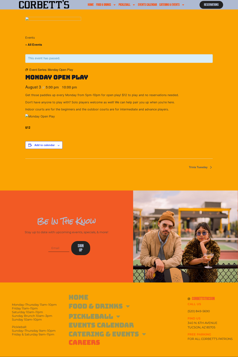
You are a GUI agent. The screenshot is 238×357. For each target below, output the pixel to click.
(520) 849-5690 (199, 311)
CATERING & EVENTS (169, 5)
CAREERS (84, 342)
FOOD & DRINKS (103, 5)
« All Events (33, 44)
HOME (91, 5)
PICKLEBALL (124, 5)
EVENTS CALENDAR (147, 5)
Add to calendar (44, 145)
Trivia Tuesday (198, 167)
